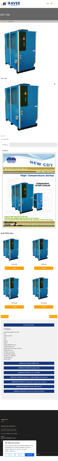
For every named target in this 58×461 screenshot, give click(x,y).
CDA (5, 337)
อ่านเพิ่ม (14, 268)
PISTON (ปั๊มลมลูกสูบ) (9, 354)
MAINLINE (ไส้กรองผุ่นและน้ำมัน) (13, 348)
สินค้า (6, 21)
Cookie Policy (12, 451)
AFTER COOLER (8, 336)
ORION (5, 343)
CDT (7, 139)
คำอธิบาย (5, 145)
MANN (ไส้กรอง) (8, 350)
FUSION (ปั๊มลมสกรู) (9, 346)
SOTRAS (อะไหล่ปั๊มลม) (10, 355)
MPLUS (6, 341)
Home (2, 21)
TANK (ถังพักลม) (8, 357)
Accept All (29, 454)
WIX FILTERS (7, 359)
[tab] (4, 145)
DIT (5, 334)
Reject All (20, 454)
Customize (9, 454)
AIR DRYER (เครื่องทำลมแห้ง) (11, 332)
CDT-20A (52, 316)
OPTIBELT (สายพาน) (9, 352)
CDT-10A (5, 316)
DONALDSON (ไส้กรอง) (10, 345)
